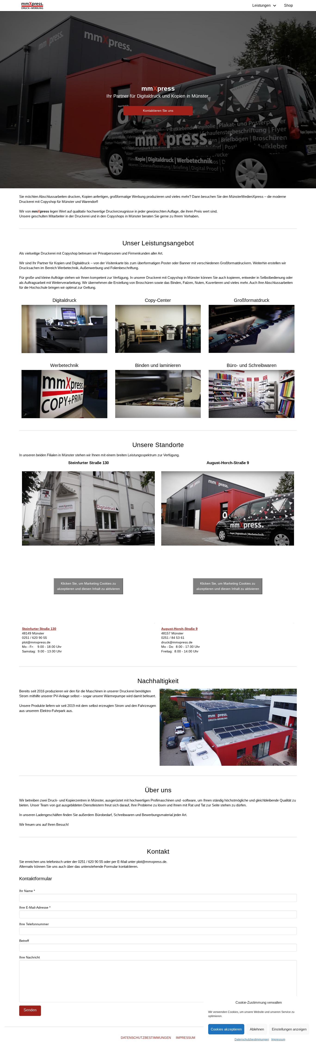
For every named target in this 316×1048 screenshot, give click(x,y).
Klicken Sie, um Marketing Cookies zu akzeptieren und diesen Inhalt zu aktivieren (88, 586)
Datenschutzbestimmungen (252, 1039)
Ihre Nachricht (29, 957)
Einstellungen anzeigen (289, 1029)
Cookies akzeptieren (226, 1029)
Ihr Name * (27, 891)
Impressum (278, 1039)
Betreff (24, 941)
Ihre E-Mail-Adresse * (34, 907)
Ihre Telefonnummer (34, 924)
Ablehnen (257, 1029)
